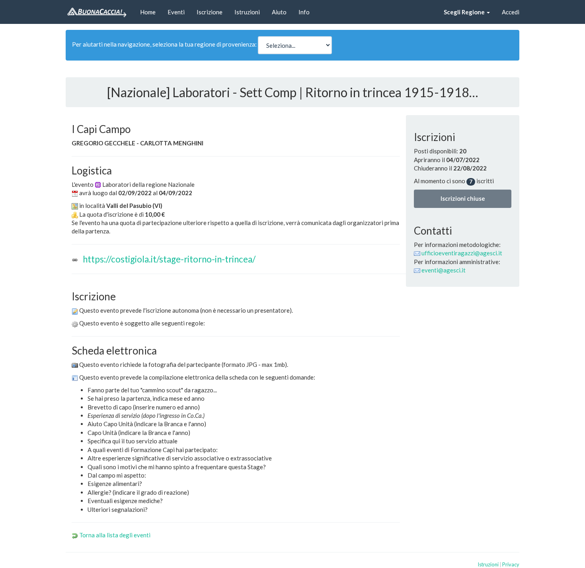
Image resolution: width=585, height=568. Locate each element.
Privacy (510, 564)
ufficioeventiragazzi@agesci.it (461, 253)
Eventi (176, 12)
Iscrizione (209, 12)
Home (148, 12)
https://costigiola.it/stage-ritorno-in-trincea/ (169, 259)
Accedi (510, 12)
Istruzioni (247, 12)
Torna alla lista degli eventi (114, 535)
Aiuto (279, 12)
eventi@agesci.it (443, 270)
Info (304, 12)
